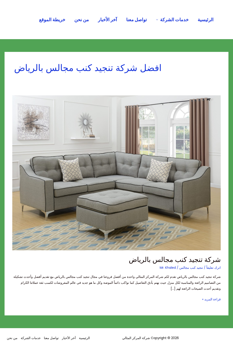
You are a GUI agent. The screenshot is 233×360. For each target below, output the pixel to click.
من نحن (81, 19)
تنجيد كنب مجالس (191, 267)
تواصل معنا (136, 19)
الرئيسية (206, 19)
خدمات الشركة (174, 19)
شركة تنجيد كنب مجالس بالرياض (175, 259)
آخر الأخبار (107, 19)
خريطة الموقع (52, 19)
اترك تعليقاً (213, 267)
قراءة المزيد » (211, 299)
